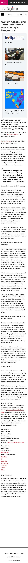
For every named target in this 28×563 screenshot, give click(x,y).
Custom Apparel (6, 141)
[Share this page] (26, 14)
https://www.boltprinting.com (15, 442)
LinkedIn (4, 461)
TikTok (3, 467)
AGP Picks (4, 2)
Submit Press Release (14, 557)
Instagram (4, 463)
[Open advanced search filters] (21, 14)
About (6, 553)
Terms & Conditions (14, 560)
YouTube (4, 465)
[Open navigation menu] (2, 14)
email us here (5, 452)
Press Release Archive (16, 553)
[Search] (18, 14)
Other (3, 470)
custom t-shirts (11, 410)
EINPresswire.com (12, 134)
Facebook (4, 457)
